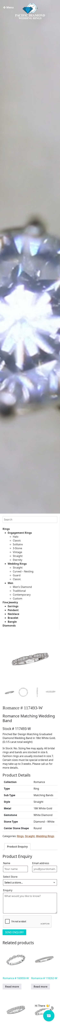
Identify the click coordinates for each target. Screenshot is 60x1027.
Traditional (19, 591)
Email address (40, 863)
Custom (17, 598)
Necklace (13, 614)
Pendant (13, 610)
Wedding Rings (17, 563)
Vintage (17, 552)
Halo (15, 536)
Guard (16, 575)
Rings (6, 529)
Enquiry (7, 890)
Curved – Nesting (23, 571)
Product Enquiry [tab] (17, 846)
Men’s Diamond (22, 587)
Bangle (12, 621)
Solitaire (18, 544)
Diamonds (9, 625)
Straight (18, 556)
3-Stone (17, 548)
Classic (17, 540)
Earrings (13, 606)
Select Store (10, 876)
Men (10, 583)
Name (6, 863)
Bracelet (13, 618)
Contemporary (22, 594)
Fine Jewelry (10, 602)
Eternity (17, 560)
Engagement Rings (20, 533)
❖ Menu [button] (8, 7)
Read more (12, 986)
